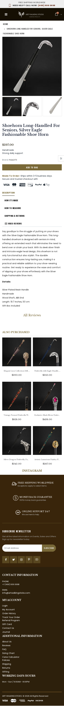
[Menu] (6, 14)
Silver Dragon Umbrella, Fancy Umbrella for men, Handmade (17, 459)
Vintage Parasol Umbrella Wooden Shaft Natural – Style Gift (17, 415)
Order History (9, 613)
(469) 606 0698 (34, 5)
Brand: (5, 160)
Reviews (6, 645)
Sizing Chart (8, 653)
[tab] (8, 193)
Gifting (5, 671)
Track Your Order (11, 617)
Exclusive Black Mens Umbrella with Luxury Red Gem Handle (47, 415)
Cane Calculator (10, 657)
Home (5, 24)
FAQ (4, 649)
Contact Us (8, 628)
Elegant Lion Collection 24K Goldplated (17, 371)
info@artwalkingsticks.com (16, 592)
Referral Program (11, 620)
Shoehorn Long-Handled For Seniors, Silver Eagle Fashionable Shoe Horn (31, 130)
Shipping (6, 664)
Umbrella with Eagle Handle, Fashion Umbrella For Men (47, 371)
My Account (8, 609)
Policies (6, 660)
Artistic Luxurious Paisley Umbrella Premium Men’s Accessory (47, 459)
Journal (6, 631)
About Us (6, 641)
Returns (6, 667)
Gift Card (7, 624)
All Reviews (32, 315)
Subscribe (49, 548)
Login (5, 605)
